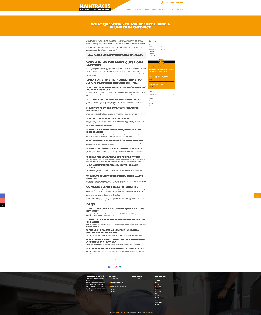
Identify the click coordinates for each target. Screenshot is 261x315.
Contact (157, 295)
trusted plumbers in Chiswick (116, 200)
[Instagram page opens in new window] (92, 290)
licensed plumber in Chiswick (95, 244)
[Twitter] (2, 205)
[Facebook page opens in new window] (87, 290)
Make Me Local (149, 312)
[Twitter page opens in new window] (89, 290)
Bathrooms (158, 286)
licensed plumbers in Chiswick (115, 94)
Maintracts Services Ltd (122, 312)
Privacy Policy (158, 302)
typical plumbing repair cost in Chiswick (101, 125)
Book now (257, 195)
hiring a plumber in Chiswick (103, 70)
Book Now (157, 297)
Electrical (157, 288)
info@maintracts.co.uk (92, 50)
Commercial (158, 291)
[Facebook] (2, 196)
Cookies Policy (159, 300)
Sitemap (157, 304)
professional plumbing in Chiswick (100, 161)
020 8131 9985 (134, 49)
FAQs (156, 293)
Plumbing (151, 100)
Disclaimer (157, 299)
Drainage (157, 289)
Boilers (151, 105)
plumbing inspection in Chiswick (134, 235)
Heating (151, 103)
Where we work (159, 278)
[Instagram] (2, 200)
